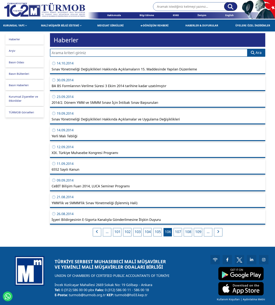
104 (148, 231)
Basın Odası (16, 62)
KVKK (176, 15)
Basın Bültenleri (19, 74)
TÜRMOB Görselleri (21, 112)
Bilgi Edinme (147, 15)
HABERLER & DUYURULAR (201, 25)
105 (158, 231)
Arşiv (12, 50)
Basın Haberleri (19, 85)
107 (178, 231)
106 (168, 231)
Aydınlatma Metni (254, 299)
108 (188, 231)
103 (138, 231)
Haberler (14, 39)
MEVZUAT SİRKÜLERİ (110, 25)
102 (127, 231)
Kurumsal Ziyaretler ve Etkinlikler (23, 99)
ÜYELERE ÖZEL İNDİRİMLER (252, 25)
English (229, 15)
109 (198, 231)
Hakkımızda (114, 15)
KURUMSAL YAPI (14, 25)
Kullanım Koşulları (228, 299)
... (107, 231)
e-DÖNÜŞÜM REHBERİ (154, 25)
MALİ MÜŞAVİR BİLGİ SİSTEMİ (60, 25)
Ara (258, 52)
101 (117, 231)
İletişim (202, 15)
